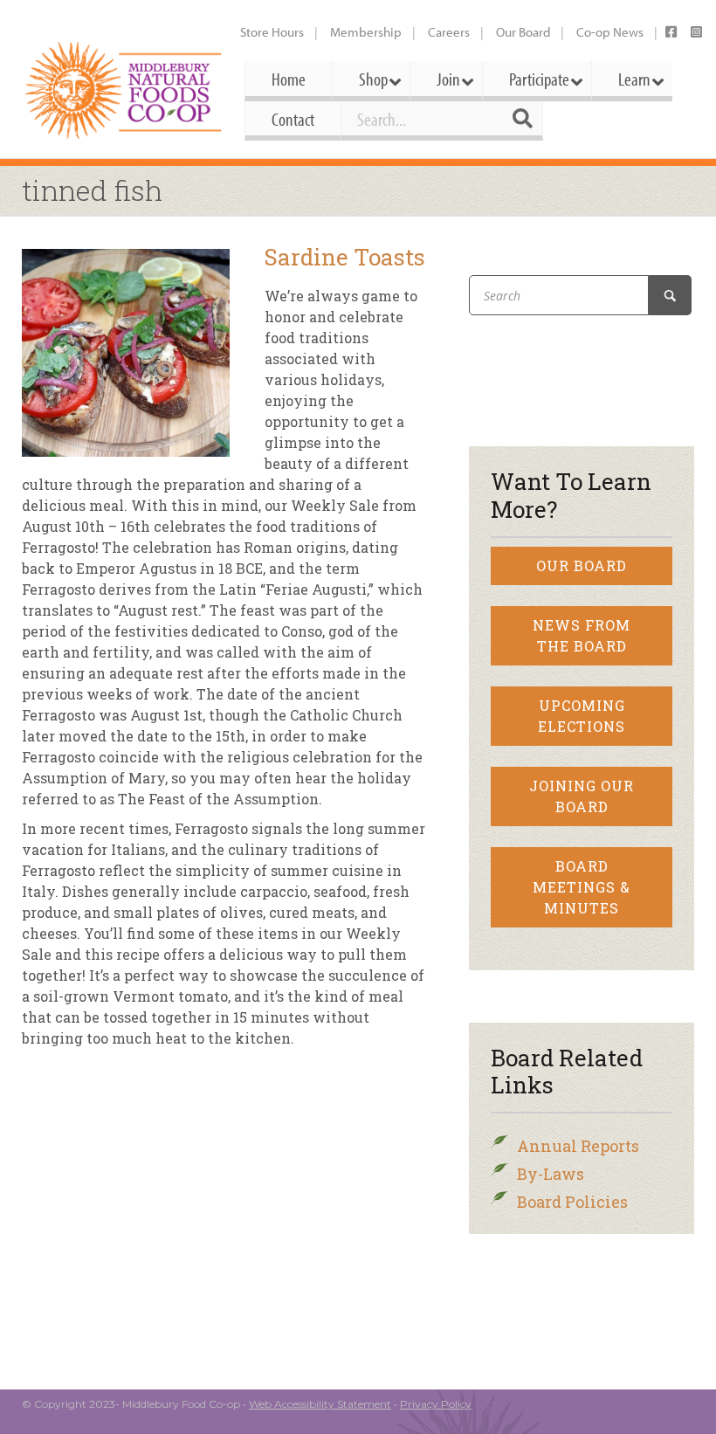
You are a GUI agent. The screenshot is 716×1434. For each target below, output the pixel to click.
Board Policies (572, 1201)
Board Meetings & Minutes (581, 887)
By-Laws (550, 1173)
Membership (366, 32)
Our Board (523, 32)
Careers (449, 32)
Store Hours (272, 32)
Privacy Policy (436, 1403)
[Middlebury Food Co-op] (124, 90)
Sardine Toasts (345, 257)
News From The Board (581, 635)
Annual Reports (578, 1145)
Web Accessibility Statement (320, 1403)
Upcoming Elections (581, 715)
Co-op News (610, 32)
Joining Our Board (581, 796)
